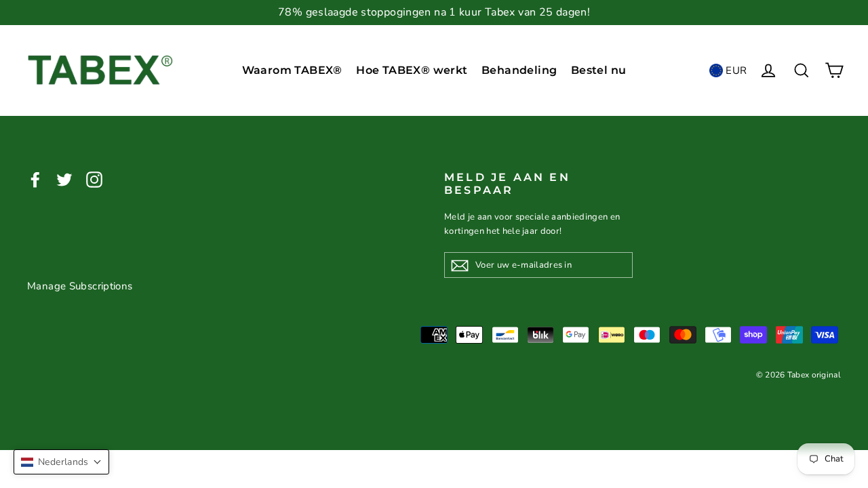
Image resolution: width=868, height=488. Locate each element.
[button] (61, 462)
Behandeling (519, 70)
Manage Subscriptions (80, 286)
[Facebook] (35, 179)
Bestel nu (599, 70)
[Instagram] (94, 179)
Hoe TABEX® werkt (411, 70)
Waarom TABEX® (292, 70)
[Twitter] (64, 179)
